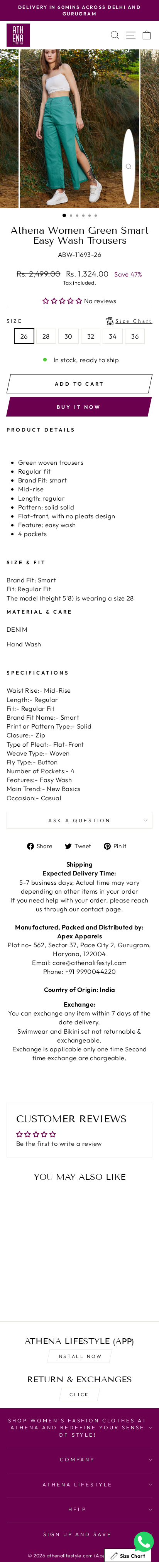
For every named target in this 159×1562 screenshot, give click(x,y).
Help (77, 1509)
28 (46, 336)
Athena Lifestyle (77, 1484)
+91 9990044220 (90, 971)
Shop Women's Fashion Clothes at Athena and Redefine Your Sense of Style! (77, 1427)
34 (113, 336)
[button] (63, 301)
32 (91, 336)
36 (135, 336)
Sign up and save (77, 1534)
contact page (101, 909)
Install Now (79, 1356)
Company (78, 1459)
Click (79, 1394)
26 (24, 336)
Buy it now (79, 407)
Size (79, 321)
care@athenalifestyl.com (89, 962)
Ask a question (79, 820)
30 (68, 336)
